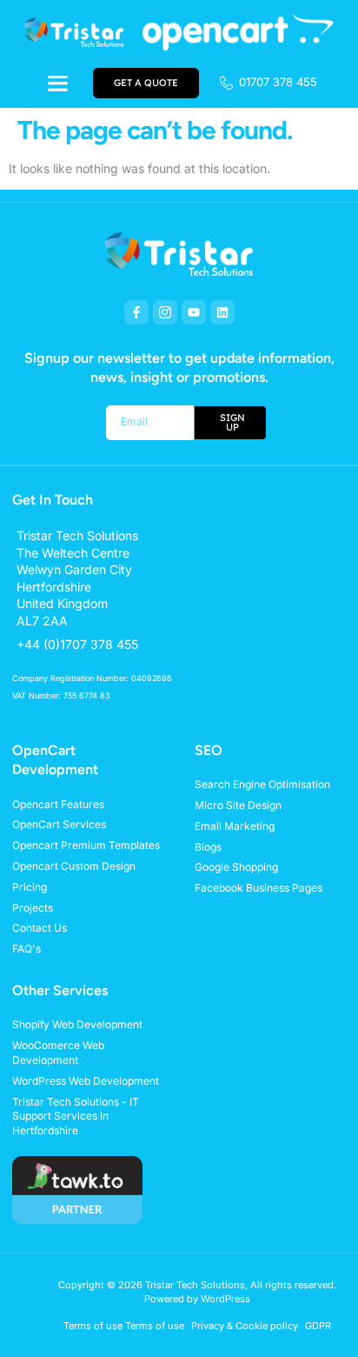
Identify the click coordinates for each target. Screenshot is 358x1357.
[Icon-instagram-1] (165, 312)
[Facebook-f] (136, 312)
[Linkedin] (222, 312)
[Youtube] (194, 312)
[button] (57, 82)
